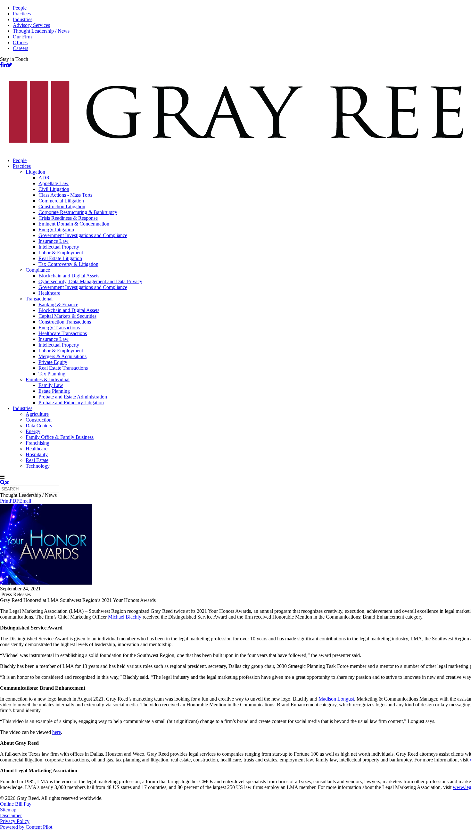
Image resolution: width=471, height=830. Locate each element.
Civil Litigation (53, 189)
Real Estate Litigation (60, 258)
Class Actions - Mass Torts (65, 195)
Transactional (39, 298)
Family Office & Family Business (60, 437)
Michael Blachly (124, 617)
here (56, 732)
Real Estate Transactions (63, 368)
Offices (20, 42)
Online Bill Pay (15, 804)
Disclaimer (11, 815)
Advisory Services (31, 25)
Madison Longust (336, 699)
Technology (38, 466)
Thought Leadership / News (41, 31)
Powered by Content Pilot (26, 827)
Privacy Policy (14, 821)
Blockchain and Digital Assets (68, 275)
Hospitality (37, 454)
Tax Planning (51, 373)
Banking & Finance (58, 304)
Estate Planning (54, 391)
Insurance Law (53, 241)
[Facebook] (1, 65)
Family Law (50, 385)
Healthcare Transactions (62, 333)
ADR (44, 177)
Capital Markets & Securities (67, 316)
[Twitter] (9, 65)
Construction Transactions (64, 322)
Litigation (35, 172)
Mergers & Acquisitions (62, 356)
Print (5, 501)
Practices (22, 13)
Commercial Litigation (61, 200)
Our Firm (22, 36)
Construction (39, 420)
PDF (14, 501)
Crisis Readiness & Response (68, 218)
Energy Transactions (59, 327)
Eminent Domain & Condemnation (73, 223)
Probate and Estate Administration (72, 396)
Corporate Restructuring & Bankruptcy (77, 212)
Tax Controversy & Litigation (68, 264)
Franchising (37, 443)
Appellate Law (53, 183)
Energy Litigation (56, 229)
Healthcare (49, 293)
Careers (20, 48)
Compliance (38, 270)
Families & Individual (48, 379)
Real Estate (37, 460)
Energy (33, 431)
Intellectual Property (58, 247)
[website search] (4, 482)
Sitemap (8, 809)
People (20, 8)
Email (25, 501)
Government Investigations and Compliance (82, 235)
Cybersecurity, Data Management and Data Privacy (90, 281)
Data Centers (39, 425)
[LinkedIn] (5, 65)
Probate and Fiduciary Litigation (71, 402)
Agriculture (37, 414)
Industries (22, 19)
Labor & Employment (60, 252)
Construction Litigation (61, 206)
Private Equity (52, 362)
